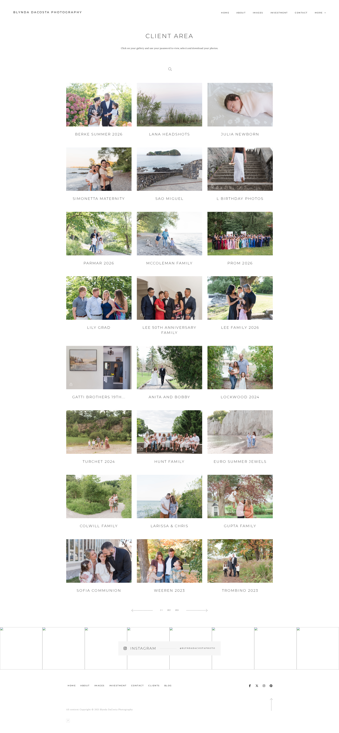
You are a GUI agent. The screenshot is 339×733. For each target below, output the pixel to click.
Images (258, 12)
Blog (168, 685)
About (241, 12)
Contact (301, 12)
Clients (154, 685)
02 (169, 610)
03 (177, 610)
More (319, 12)
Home (225, 12)
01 (161, 610)
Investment (279, 12)
